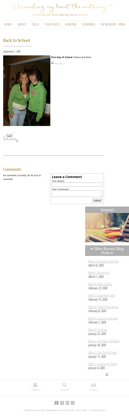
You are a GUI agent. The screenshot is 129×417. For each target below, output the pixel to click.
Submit (97, 200)
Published (52, 24)
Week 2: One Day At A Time (102, 352)
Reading (71, 24)
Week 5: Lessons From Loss (103, 318)
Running (89, 24)
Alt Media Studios (98, 410)
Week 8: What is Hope (100, 284)
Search (64, 390)
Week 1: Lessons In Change (102, 364)
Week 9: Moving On (98, 272)
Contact (93, 390)
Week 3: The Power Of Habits (103, 341)
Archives (35, 390)
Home (8, 24)
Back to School (24, 46)
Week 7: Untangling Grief (101, 295)
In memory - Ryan (113, 24)
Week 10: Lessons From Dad (103, 261)
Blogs (13, 46)
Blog (35, 24)
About (22, 24)
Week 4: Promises (97, 329)
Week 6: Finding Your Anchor (103, 307)
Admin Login (81, 410)
